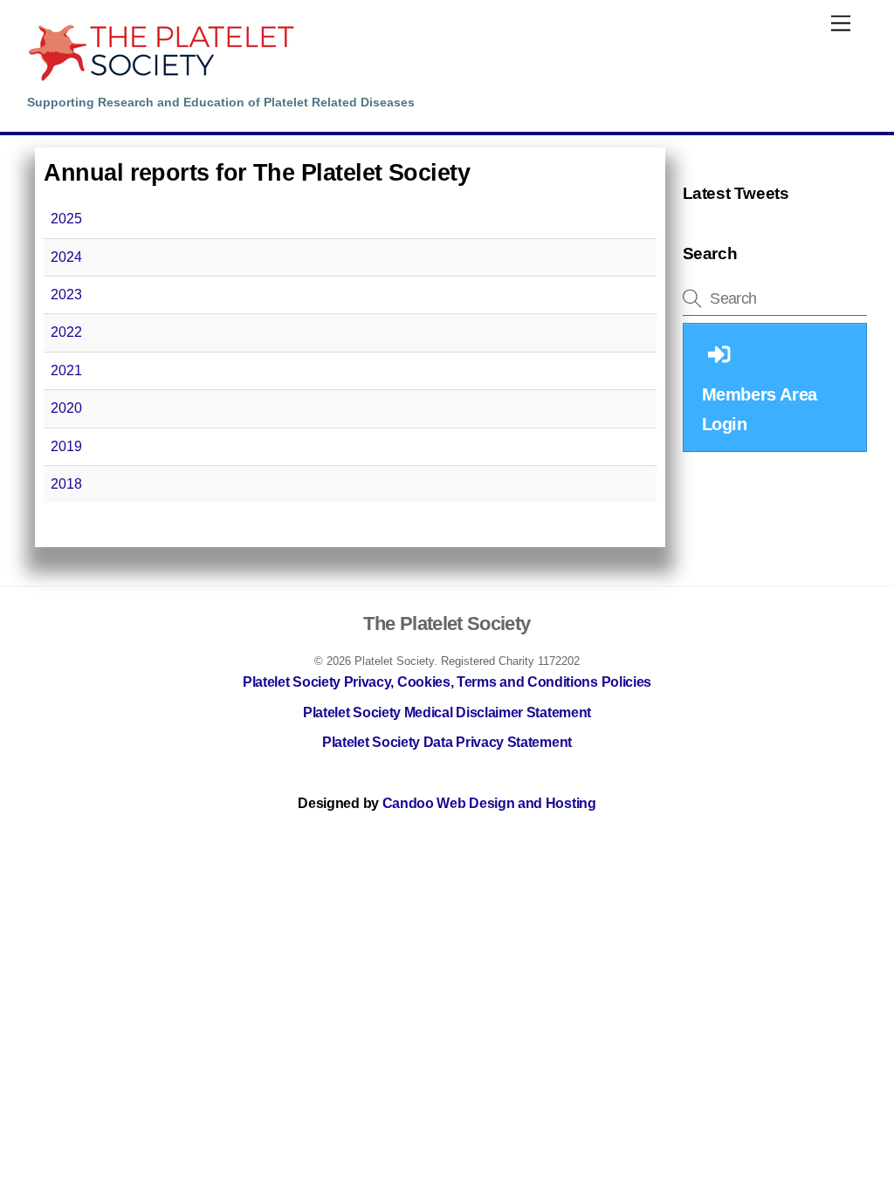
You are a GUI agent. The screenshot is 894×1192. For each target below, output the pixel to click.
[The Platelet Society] (161, 79)
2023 (66, 294)
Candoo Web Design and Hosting (489, 803)
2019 (66, 446)
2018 (66, 483)
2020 (66, 408)
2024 (66, 257)
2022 (66, 332)
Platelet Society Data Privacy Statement (447, 742)
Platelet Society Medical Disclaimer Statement (447, 712)
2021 (66, 370)
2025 (66, 218)
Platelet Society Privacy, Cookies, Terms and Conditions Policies (447, 682)
